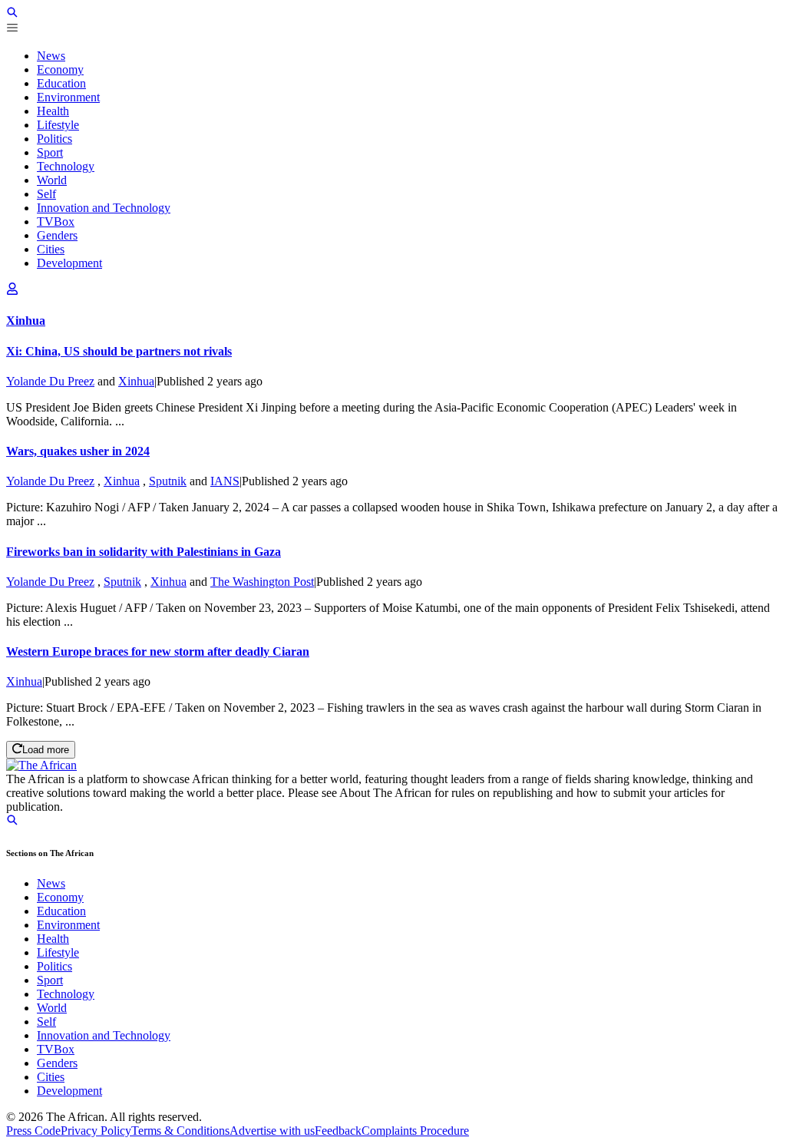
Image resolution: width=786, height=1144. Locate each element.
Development (69, 1090)
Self (46, 1021)
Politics (54, 966)
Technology (65, 993)
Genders (57, 1063)
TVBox (55, 1049)
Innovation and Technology (103, 1035)
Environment (68, 924)
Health (53, 938)
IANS (224, 481)
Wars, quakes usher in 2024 (78, 451)
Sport (50, 980)
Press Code (33, 1130)
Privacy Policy (96, 1130)
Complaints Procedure (415, 1130)
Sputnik (168, 481)
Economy (60, 897)
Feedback (338, 1130)
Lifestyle (58, 952)
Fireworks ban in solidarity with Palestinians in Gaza (143, 551)
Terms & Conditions (180, 1130)
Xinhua (136, 381)
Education (61, 911)
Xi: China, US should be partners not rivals (119, 351)
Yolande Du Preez (50, 381)
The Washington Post (262, 581)
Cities (50, 1076)
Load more (45, 750)
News (51, 883)
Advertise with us (272, 1130)
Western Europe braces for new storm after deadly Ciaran (157, 651)
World (52, 1007)
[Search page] (12, 14)
